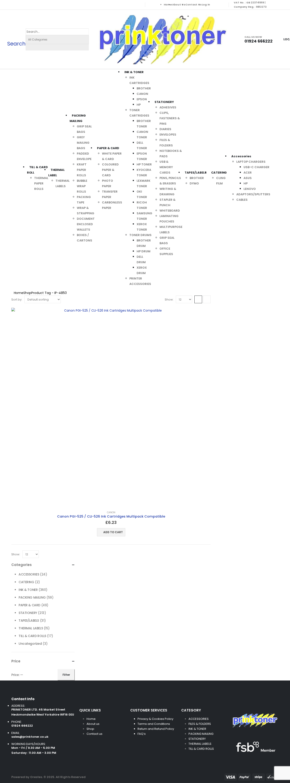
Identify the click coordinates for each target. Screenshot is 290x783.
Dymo (194, 183)
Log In (206, 4)
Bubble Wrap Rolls (82, 186)
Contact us (95, 734)
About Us (178, 4)
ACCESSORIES (29, 574)
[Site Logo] (161, 39)
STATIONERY (164, 102)
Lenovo (250, 189)
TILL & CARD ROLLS (32, 636)
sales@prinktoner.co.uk (29, 737)
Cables (242, 200)
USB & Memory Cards (166, 167)
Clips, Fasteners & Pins (170, 118)
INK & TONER (134, 72)
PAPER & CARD (108, 148)
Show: (169, 299)
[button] (16, 39)
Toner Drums (140, 235)
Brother (144, 88)
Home (168, 4)
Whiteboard (170, 210)
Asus (248, 178)
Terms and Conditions (154, 724)
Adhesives (168, 107)
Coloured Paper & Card (110, 169)
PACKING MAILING (78, 118)
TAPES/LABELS (196, 172)
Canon (142, 94)
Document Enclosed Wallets (86, 224)
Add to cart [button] (113, 532)
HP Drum (143, 251)
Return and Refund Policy (156, 729)
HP (139, 105)
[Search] (29, 47)
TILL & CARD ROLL (37, 170)
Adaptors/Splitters (253, 194)
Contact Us (193, 4)
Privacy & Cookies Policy (155, 719)
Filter (66, 675)
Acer (248, 172)
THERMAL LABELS (31, 628)
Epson (142, 99)
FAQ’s (142, 734)
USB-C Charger (256, 167)
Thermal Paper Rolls (41, 183)
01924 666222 (22, 725)
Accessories (241, 156)
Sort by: (16, 299)
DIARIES (165, 129)
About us (93, 724)
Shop (90, 729)
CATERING (219, 172)
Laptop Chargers (251, 162)
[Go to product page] (111, 407)
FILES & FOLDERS (199, 724)
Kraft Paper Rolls (82, 169)
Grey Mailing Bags (83, 142)
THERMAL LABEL (56, 172)
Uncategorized (30, 643)
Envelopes (168, 134)
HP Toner (144, 164)
